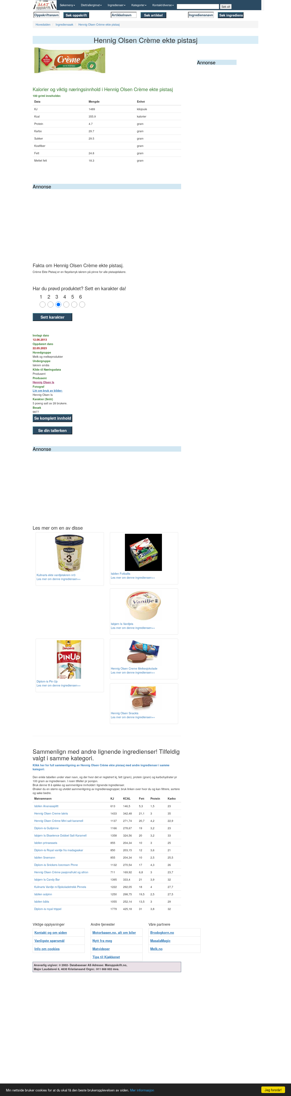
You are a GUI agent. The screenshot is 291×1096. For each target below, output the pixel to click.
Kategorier (138, 5)
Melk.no (156, 948)
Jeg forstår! (273, 1089)
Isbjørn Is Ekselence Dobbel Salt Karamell (60, 835)
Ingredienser (116, 5)
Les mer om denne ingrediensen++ (59, 579)
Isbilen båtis (41, 901)
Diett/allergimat (90, 5)
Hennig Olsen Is (43, 382)
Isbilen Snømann (44, 857)
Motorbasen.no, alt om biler (114, 932)
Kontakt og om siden (50, 932)
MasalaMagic (160, 940)
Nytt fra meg (102, 940)
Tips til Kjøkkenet (106, 956)
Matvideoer (101, 948)
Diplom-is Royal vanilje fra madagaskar (58, 850)
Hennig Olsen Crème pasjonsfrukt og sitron (61, 872)
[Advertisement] (107, 219)
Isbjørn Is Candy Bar (47, 879)
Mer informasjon (142, 1089)
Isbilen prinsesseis (45, 843)
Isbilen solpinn (43, 894)
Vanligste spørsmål (49, 940)
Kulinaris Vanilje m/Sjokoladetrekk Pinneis (60, 887)
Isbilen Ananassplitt (46, 806)
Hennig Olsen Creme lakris (51, 813)
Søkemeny (66, 5)
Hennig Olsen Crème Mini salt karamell (58, 821)
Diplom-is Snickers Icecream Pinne (56, 865)
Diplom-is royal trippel (47, 909)
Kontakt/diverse (162, 5)
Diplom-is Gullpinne (46, 828)
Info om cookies (47, 948)
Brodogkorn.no (162, 932)
